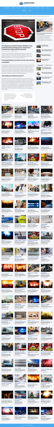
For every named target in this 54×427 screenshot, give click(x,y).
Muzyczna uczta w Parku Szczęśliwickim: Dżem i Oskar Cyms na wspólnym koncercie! (46, 292)
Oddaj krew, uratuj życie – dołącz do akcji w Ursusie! (20, 386)
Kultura (42, 146)
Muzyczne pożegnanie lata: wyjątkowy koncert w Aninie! (46, 322)
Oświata (24, 177)
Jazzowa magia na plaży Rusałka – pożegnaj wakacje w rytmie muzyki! (20, 275)
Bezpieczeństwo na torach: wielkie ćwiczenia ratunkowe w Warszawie (33, 355)
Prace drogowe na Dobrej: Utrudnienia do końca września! (7, 117)
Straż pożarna (31, 162)
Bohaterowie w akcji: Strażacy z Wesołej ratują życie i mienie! (33, 164)
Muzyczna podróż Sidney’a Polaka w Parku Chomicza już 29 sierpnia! (33, 148)
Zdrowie (24, 7)
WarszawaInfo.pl (30, 425)
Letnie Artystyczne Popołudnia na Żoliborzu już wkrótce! (46, 148)
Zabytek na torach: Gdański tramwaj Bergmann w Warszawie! (20, 196)
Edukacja (16, 177)
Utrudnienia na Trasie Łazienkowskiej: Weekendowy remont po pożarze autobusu (46, 243)
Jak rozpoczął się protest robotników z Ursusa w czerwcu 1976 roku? (33, 195)
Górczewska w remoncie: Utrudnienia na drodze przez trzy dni (20, 242)
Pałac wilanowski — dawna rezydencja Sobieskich (47, 82)
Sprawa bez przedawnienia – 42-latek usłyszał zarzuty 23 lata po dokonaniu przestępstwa (47, 74)
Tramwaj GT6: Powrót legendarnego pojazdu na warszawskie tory (7, 195)
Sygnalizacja (43, 225)
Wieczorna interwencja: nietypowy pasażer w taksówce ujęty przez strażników (46, 420)
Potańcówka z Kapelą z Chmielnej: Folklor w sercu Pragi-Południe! (7, 211)
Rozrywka (37, 7)
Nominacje (21, 177)
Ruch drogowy (47, 240)
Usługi (43, 7)
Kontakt (30, 10)
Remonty (10, 114)
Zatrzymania (37, 304)
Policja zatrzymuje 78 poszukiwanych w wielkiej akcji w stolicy (20, 132)
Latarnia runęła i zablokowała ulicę (45, 46)
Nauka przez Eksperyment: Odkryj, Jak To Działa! (33, 179)
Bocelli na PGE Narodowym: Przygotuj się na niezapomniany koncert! (20, 418)
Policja (16, 114)
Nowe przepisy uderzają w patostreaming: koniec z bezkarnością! (46, 133)
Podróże (16, 146)
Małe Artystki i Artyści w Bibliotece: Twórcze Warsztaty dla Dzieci (7, 180)
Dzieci (49, 383)
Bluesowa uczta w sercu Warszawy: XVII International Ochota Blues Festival (33, 386)
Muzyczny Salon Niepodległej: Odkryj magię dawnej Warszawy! (7, 275)
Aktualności (6, 7)
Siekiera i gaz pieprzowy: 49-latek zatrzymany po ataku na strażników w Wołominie (20, 340)
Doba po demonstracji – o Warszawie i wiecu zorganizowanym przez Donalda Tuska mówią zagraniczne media (26, 95)
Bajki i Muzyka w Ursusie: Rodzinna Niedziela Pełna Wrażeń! (33, 418)
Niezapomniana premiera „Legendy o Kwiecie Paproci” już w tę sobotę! (46, 180)
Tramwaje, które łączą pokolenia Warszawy (6, 339)
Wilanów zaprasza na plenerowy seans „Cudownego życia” (46, 60)
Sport (47, 7)
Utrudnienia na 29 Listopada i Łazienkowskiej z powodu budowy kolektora (46, 307)
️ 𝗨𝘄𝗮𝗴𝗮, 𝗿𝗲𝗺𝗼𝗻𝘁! (5, 384)
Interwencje (43, 384)
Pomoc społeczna (18, 305)
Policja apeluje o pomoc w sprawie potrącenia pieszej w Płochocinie (20, 370)
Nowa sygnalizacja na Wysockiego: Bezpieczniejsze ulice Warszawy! (45, 228)
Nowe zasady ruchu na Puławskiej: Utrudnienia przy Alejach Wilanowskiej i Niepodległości (47, 56)
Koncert (29, 146)
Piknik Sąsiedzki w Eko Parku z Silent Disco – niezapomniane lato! (32, 370)
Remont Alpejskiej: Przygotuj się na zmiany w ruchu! (46, 164)
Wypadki (24, 114)
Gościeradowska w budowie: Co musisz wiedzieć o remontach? (6, 259)
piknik (29, 368)
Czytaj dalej (39, 42)
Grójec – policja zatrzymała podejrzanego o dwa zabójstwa (47, 78)
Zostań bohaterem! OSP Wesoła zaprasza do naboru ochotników (33, 243)
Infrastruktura (5, 114)
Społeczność (35, 240)
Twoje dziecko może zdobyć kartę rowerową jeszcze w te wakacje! (46, 339)
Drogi (29, 114)
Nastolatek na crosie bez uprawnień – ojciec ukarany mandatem (20, 226)
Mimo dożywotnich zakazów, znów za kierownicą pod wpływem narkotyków (20, 404)
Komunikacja (32, 256)
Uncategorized (4, 368)
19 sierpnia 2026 (5, 276)
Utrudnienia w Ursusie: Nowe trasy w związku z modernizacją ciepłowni (33, 339)
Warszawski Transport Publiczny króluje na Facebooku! (45, 276)
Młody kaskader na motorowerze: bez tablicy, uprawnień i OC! (33, 211)
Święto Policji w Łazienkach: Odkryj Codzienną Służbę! (5, 226)
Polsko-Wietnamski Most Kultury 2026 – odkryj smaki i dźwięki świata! (7, 402)
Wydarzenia (20, 114)
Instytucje (31, 7)
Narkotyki (17, 399)
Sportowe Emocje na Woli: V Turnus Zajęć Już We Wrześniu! (33, 322)
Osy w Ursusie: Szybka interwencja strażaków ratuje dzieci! (45, 354)
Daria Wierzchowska (14, 51)
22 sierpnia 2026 (5, 166)
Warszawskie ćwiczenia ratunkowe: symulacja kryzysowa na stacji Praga (7, 370)
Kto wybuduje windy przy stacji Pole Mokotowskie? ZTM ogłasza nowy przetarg (47, 68)
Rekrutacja (30, 240)
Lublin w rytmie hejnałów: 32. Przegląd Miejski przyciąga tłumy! (33, 291)
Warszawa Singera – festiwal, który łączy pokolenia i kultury (6, 419)
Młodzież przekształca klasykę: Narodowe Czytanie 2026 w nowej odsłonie (45, 212)
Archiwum (24, 10)
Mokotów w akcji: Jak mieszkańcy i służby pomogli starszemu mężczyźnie (19, 308)
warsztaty (30, 177)
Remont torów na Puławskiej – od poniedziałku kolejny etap (7, 307)
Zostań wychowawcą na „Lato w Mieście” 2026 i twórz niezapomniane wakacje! (19, 212)
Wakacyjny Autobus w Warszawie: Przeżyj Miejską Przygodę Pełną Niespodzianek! (46, 197)
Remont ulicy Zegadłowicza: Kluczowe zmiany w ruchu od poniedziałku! (47, 50)
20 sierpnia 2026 (5, 244)
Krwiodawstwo (17, 383)
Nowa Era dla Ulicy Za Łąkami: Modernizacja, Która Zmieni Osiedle (6, 355)
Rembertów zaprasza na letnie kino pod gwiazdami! (7, 291)
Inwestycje (30, 224)
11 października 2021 (5, 51)
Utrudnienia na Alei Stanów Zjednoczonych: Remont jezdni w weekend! (33, 276)
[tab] (40, 65)
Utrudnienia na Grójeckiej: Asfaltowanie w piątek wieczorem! (33, 259)
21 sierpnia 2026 (5, 196)
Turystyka (19, 7)
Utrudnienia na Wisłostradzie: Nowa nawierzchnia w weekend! (7, 322)
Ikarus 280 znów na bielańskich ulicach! (19, 149)
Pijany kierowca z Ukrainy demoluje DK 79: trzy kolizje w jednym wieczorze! (33, 306)
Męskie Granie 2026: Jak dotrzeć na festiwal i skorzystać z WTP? (7, 242)
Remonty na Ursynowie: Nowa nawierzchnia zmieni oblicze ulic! (7, 164)
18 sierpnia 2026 (44, 324)
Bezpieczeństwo (18, 304)
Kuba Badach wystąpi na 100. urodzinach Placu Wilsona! (46, 402)
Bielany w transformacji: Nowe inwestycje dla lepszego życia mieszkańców (33, 227)
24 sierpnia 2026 (5, 118)
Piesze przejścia (44, 224)
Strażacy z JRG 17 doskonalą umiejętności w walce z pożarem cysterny (33, 402)
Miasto (13, 7)
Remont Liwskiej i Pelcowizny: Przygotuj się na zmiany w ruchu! (20, 291)
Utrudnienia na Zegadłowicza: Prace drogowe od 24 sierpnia (46, 260)
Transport (47, 114)
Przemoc (19, 335)
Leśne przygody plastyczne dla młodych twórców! (20, 322)
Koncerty (3, 146)
